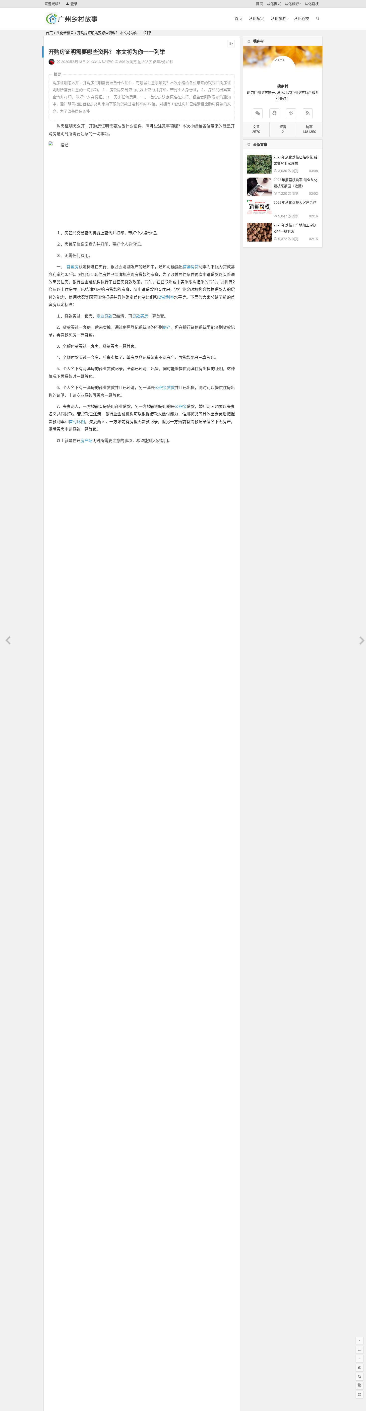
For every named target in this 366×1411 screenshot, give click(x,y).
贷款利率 (166, 297)
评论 (110, 62)
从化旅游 (292, 4)
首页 (259, 4)
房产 (167, 327)
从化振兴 (274, 4)
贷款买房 (140, 316)
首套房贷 (191, 267)
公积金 (181, 406)
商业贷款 (104, 316)
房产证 (86, 441)
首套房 (72, 267)
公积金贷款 (165, 387)
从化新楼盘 (65, 33)
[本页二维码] (360, 1395)
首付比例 (77, 422)
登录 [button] (73, 4)
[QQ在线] (274, 113)
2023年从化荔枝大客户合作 (295, 202)
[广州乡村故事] (72, 22)
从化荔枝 (312, 4)
